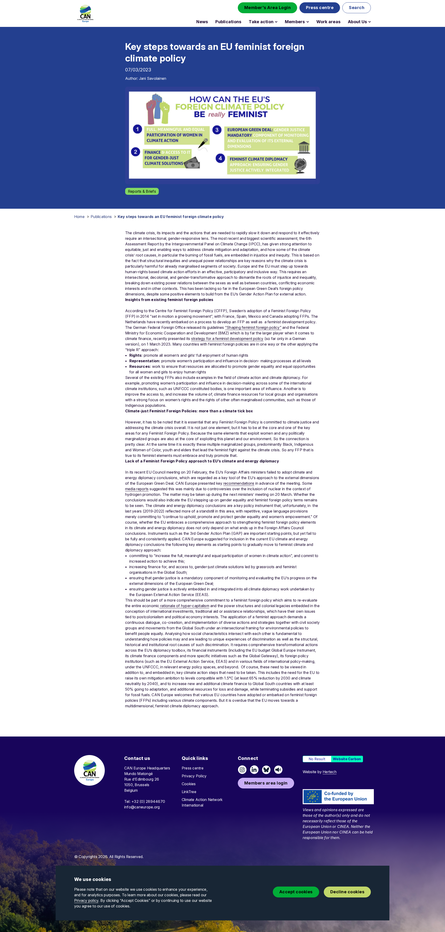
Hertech (330, 771)
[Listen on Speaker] (278, 769)
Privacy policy (86, 900)
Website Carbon (347, 759)
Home (79, 216)
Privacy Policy (194, 776)
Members (295, 21)
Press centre (192, 768)
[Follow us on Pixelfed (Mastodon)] (266, 769)
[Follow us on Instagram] (242, 769)
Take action (261, 21)
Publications (228, 21)
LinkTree (189, 791)
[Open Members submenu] (307, 21)
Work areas (328, 21)
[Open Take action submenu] (276, 21)
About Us (357, 21)
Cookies (189, 783)
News (202, 21)
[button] (267, 7)
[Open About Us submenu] (369, 21)
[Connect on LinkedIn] (254, 769)
